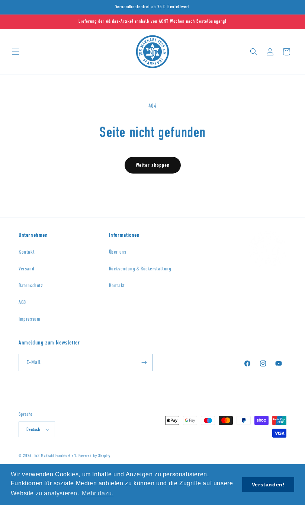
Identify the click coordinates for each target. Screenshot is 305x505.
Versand (26, 269)
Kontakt (27, 252)
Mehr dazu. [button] (97, 493)
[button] (15, 52)
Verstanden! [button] (268, 484)
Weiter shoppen (153, 165)
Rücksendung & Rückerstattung (140, 269)
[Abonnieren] (144, 362)
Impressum (29, 319)
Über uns (117, 252)
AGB (22, 302)
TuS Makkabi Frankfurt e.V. (55, 455)
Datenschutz (31, 285)
